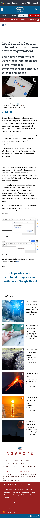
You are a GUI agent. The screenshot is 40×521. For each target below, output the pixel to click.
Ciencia (8, 25)
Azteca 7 (35, 3)
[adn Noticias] (20, 9)
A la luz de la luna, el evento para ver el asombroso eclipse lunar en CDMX (31, 423)
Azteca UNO (25, 3)
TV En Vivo (35, 15)
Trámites (4, 16)
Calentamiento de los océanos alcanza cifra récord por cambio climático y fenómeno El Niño (31, 399)
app (17, 262)
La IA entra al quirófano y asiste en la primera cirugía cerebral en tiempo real (32, 303)
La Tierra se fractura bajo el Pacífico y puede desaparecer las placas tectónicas (32, 351)
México (13, 16)
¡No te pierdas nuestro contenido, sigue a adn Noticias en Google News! (20, 277)
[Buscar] (37, 9)
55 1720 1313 (24, 476)
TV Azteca (15, 3)
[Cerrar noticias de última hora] (37, 19)
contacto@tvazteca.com (28, 474)
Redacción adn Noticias (18, 107)
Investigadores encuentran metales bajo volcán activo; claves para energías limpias (32, 375)
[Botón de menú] (2, 9)
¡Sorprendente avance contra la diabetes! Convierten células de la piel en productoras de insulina (32, 327)
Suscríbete (23, 16)
